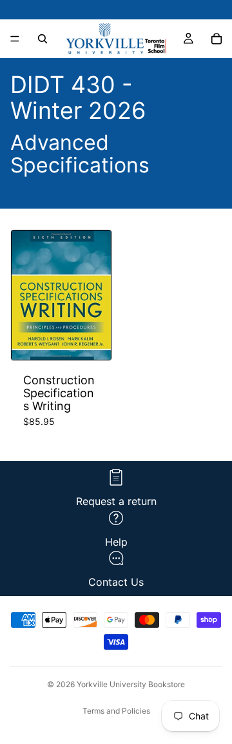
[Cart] (216, 39)
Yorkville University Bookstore (131, 684)
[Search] (42, 39)
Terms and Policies (116, 711)
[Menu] (15, 39)
